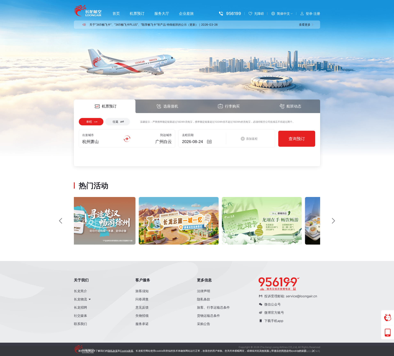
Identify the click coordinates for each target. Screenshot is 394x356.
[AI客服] (388, 318)
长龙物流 (81, 299)
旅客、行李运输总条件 (213, 307)
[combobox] (100, 141)
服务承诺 (142, 324)
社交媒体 (80, 316)
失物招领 (142, 316)
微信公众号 (272, 304)
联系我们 (80, 324)
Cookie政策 (126, 350)
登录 (309, 13)
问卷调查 (142, 299)
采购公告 (203, 324)
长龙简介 (80, 291)
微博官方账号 (274, 312)
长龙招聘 (80, 307)
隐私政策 (113, 350)
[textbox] (100, 141)
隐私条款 (203, 299)
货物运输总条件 (208, 316)
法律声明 (203, 291)
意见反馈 (142, 307)
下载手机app (273, 321)
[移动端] (388, 333)
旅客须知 (142, 291)
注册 (317, 13)
